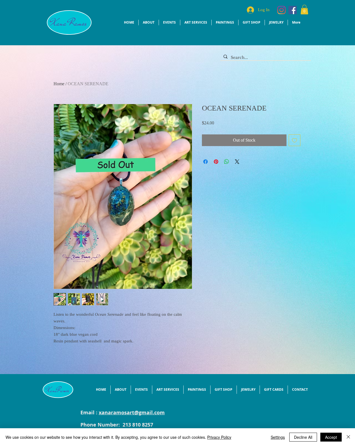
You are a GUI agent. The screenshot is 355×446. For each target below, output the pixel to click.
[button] (304, 9)
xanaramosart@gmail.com (132, 412)
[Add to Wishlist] (294, 140)
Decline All (303, 437)
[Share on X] (237, 161)
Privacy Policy (219, 437)
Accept (331, 437)
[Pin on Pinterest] (216, 161)
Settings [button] (278, 437)
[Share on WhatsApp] (226, 161)
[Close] (348, 437)
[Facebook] (292, 10)
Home (59, 83)
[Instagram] (281, 10)
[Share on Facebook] (205, 161)
